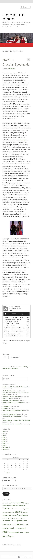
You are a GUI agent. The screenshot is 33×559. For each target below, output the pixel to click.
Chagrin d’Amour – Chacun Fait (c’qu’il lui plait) (16, 420)
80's (3, 443)
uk (3, 536)
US (7, 536)
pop (28, 367)
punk (12, 528)
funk (26, 515)
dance (4, 512)
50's (3, 437)
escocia (24, 512)
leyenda (24, 520)
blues (18, 503)
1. (13, 317)
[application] (16, 314)
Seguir (6, 493)
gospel (14, 518)
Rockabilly (11, 532)
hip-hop (5, 521)
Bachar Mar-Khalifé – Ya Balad (11, 424)
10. (13, 336)
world (11, 536)
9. (12, 334)
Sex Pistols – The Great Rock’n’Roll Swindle (15, 387)
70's (3, 441)
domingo (23, 140)
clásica (12, 509)
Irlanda (15, 520)
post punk (24, 525)
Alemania (5, 503)
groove (18, 518)
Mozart (4, 408)
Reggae (20, 528)
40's (3, 435)
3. (11, 321)
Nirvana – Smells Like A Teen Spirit (13, 402)
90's (3, 445)
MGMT (25, 367)
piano (13, 524)
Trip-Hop (26, 532)
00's (11, 367)
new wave (6, 525)
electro (18, 512)
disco (7, 512)
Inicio (4, 45)
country (22, 509)
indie (20, 367)
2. (12, 319)
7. (12, 330)
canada (5, 505)
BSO (22, 503)
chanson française (18, 505)
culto (27, 509)
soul (17, 532)
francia (20, 515)
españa (5, 515)
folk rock (14, 515)
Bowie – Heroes (7, 398)
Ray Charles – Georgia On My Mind (12, 410)
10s (3, 433)
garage (4, 518)
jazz (19, 520)
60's (3, 439)
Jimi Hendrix (6, 406)
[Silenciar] (22, 314)
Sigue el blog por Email (10, 485)
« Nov (8, 472)
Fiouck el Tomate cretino (10, 414)
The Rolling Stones (8, 390)
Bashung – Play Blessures (10, 400)
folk (9, 515)
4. (11, 323)
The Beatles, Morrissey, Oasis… (11, 416)
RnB (24, 528)
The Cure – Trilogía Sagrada (11, 396)
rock (5, 531)
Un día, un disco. (13, 17)
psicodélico (6, 368)
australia (12, 503)
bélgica (26, 503)
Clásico (4, 449)
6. (14, 328)
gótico (23, 518)
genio (10, 518)
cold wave (17, 508)
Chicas (5, 508)
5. (9, 326)
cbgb (9, 505)
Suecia (21, 532)
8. (14, 332)
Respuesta (14, 368)
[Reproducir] (6, 314)
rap (16, 528)
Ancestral (5, 447)
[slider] (26, 313)
